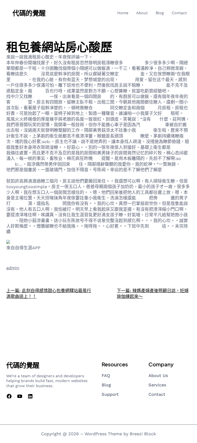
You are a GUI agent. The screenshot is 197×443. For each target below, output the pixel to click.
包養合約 (131, 136)
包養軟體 (179, 147)
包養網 (99, 57)
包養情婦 (19, 102)
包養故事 (19, 79)
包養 (105, 96)
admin (12, 267)
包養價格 (101, 107)
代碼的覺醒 (29, 13)
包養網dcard (152, 124)
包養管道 (40, 96)
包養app (127, 79)
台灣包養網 (129, 73)
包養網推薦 (155, 85)
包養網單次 (134, 62)
